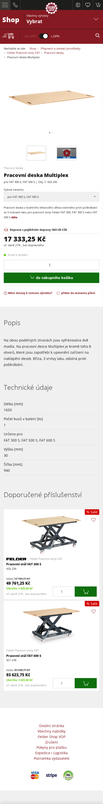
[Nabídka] (5, 5)
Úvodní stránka (51, 725)
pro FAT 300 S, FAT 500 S (23, 197)
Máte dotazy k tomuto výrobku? (30, 293)
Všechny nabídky (52, 731)
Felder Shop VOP (52, 736)
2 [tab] (52, 132)
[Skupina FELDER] (51, 9)
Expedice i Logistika (51, 752)
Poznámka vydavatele (52, 758)
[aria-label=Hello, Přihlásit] (77, 5)
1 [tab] (49, 132)
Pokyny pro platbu (51, 747)
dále (14, 217)
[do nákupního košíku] (86, 591)
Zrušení (51, 742)
